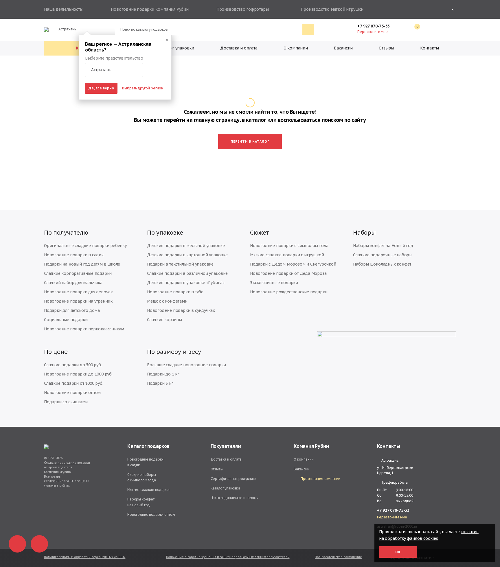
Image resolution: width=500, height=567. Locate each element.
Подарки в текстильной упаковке (180, 264)
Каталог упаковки (176, 48)
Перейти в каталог (250, 141)
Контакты (429, 48)
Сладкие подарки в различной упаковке (187, 273)
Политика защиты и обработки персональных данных (84, 557)
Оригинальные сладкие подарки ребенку (85, 245)
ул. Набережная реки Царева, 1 (395, 470)
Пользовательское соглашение (338, 557)
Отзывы (386, 48)
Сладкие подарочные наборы (382, 254)
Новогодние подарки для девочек (78, 291)
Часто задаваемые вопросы (234, 498)
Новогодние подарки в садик (74, 254)
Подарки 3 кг (160, 383)
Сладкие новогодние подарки (67, 463)
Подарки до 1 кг (163, 374)
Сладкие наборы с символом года (141, 477)
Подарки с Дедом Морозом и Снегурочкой (293, 264)
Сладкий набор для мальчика (73, 282)
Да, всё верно (101, 88)
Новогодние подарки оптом (72, 392)
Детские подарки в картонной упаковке (187, 254)
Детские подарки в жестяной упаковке (186, 245)
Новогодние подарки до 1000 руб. (78, 374)
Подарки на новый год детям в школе (82, 264)
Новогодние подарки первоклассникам (84, 329)
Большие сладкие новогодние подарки (186, 364)
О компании (296, 48)
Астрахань (67, 29)
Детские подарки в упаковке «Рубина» (186, 282)
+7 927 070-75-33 (373, 26)
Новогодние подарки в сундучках (181, 310)
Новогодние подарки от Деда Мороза (288, 273)
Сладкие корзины (164, 319)
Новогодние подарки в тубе (175, 291)
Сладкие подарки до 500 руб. (73, 364)
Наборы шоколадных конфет (382, 264)
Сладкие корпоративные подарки (78, 273)
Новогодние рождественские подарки (288, 291)
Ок (398, 552)
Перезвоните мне (372, 32)
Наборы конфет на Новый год (383, 245)
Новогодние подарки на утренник (78, 301)
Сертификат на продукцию (233, 478)
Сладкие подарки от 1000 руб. (73, 383)
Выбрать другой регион (142, 88)
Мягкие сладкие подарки (148, 489)
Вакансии (343, 48)
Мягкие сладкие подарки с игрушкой (287, 254)
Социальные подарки (65, 319)
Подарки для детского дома (72, 310)
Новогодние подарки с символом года (289, 245)
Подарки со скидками (66, 401)
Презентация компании (320, 478)
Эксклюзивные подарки (274, 282)
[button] (114, 70)
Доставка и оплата (239, 48)
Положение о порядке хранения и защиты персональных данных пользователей (227, 557)
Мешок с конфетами (167, 301)
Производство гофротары (242, 9)
